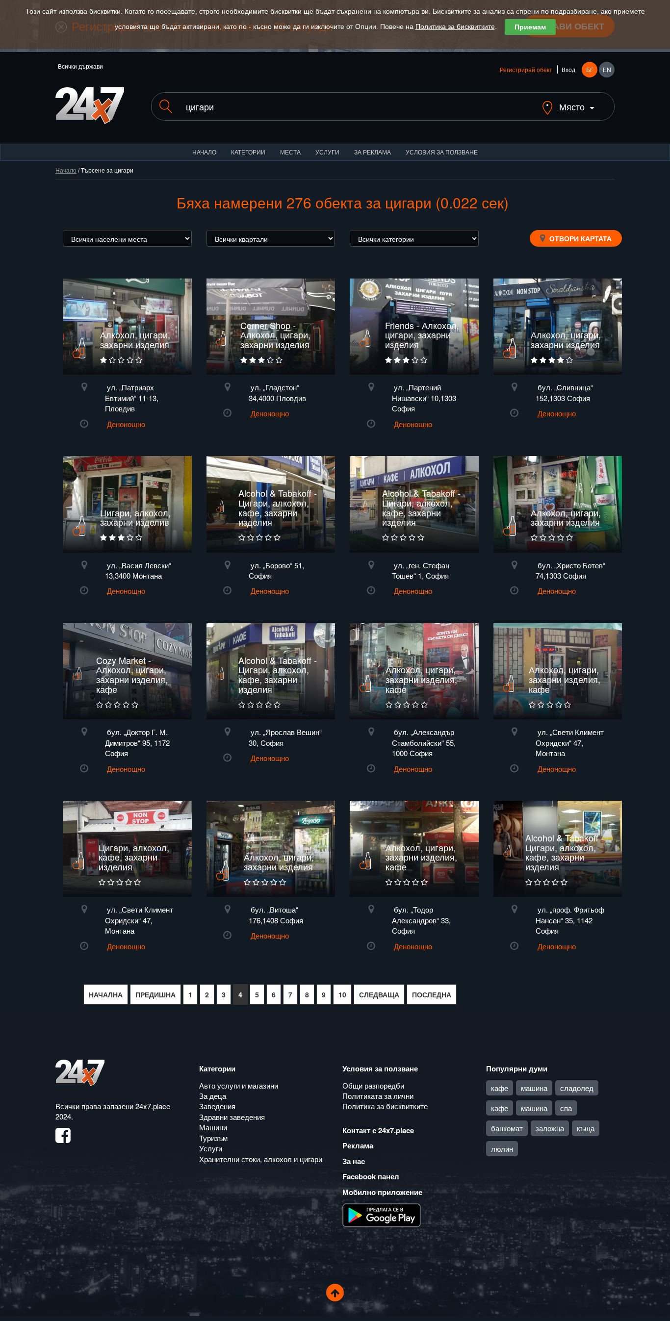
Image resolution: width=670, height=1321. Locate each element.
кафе (499, 1088)
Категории (248, 152)
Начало (204, 152)
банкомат (507, 1128)
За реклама (372, 152)
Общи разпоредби (373, 1085)
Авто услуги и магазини (238, 1085)
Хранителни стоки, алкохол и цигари (260, 1159)
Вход (568, 69)
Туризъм (213, 1138)
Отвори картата (579, 238)
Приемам (530, 27)
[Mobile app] (381, 1214)
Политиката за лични (377, 1096)
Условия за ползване (442, 152)
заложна (550, 1128)
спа (566, 1108)
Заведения (217, 1106)
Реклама (357, 1145)
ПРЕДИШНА (155, 994)
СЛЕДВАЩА (379, 994)
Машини (213, 1127)
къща (585, 1128)
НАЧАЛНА (106, 994)
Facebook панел (370, 1176)
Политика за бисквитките (455, 26)
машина (534, 1088)
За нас (353, 1161)
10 (342, 994)
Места (290, 152)
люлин (502, 1148)
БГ (589, 69)
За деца (212, 1096)
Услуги (327, 152)
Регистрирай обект (526, 69)
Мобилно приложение (382, 1192)
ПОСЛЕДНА (431, 994)
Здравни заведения (232, 1117)
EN (607, 69)
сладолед (576, 1088)
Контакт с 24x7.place (378, 1130)
